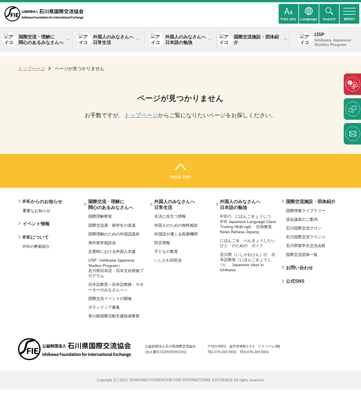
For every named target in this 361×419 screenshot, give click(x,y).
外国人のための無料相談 (176, 225)
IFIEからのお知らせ (42, 201)
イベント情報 (36, 223)
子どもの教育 (166, 251)
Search (329, 19)
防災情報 (162, 242)
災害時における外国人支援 (112, 251)
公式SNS (295, 281)
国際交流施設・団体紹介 (311, 201)
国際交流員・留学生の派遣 (112, 225)
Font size (288, 19)
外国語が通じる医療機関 (176, 234)
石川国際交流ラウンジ (305, 237)
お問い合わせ (299, 267)
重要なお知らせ (36, 210)
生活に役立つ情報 (170, 216)
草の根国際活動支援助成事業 (114, 316)
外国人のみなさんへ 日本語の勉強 (240, 204)
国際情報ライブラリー (305, 210)
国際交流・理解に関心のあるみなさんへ (110, 204)
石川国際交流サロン (304, 228)
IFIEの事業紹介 (36, 246)
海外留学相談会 (102, 242)
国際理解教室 (100, 216)
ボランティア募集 (104, 307)
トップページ (31, 68)
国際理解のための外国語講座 (114, 234)
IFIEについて (36, 237)
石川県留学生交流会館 (305, 245)
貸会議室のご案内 (302, 219)
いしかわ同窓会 (168, 260)
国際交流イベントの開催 (110, 298)
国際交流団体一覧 (302, 254)
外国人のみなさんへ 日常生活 (174, 204)
